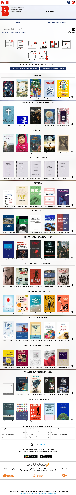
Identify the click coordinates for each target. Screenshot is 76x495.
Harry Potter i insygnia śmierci (8, 434)
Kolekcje (23, 32)
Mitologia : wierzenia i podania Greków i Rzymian (13, 431)
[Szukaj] (73, 29)
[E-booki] (21, 49)
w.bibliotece (46, 469)
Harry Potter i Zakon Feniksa (8, 436)
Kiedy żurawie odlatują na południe (59, 434)
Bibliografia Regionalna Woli (57, 22)
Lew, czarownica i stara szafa (8, 432)
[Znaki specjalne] (73, 32)
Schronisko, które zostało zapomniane (35, 437)
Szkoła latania (29, 434)
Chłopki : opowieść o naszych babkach (35, 431)
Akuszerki (53, 437)
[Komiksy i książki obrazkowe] (55, 49)
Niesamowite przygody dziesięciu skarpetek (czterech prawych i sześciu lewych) (20, 437)
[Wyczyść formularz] (69, 32)
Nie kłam (53, 432)
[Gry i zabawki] (43, 60)
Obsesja (53, 436)
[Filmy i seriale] (66, 49)
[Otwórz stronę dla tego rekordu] (9, 89)
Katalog (18, 22)
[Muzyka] (32, 60)
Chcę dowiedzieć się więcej (28, 493)
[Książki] (9, 49)
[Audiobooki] (32, 49)
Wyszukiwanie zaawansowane (10, 32)
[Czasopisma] (43, 49)
